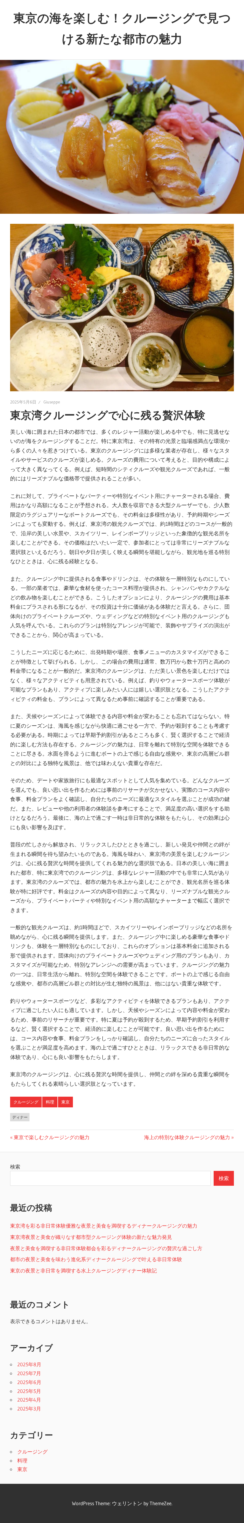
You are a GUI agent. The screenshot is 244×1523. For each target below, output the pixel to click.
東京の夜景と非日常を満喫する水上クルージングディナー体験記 (83, 1270)
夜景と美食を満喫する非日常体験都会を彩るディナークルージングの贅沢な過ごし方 (106, 1248)
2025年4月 (29, 1400)
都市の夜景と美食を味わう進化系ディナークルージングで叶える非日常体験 (96, 1259)
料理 (50, 1102)
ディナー (20, 1117)
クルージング (25, 1102)
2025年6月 (29, 1382)
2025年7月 (29, 1373)
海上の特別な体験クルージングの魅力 (187, 1137)
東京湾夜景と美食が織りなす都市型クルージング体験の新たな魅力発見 (91, 1237)
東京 (65, 1102)
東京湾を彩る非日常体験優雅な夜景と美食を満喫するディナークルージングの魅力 (103, 1226)
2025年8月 (29, 1364)
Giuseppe (51, 402)
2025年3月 (29, 1408)
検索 (15, 1166)
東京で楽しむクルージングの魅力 (51, 1137)
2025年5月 (29, 1391)
